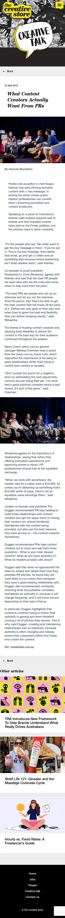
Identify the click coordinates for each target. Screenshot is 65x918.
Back (9, 71)
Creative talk (32, 891)
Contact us (32, 897)
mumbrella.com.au (22, 647)
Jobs (32, 879)
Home (32, 873)
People (32, 885)
